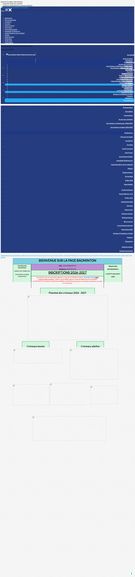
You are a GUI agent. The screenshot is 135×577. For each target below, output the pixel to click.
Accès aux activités (126, 64)
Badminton (8, 18)
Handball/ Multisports (12, 31)
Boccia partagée (10, 20)
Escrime (7, 24)
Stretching (8, 39)
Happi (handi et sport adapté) (15, 33)
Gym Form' (8, 27)
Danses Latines (127, 85)
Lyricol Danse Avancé (125, 90)
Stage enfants (9, 37)
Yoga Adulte (9, 42)
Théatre (130, 96)
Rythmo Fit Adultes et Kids (123, 94)
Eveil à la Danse (127, 73)
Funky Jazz (129, 198)
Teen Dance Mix (127, 92)
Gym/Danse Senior (11, 29)
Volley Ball (8, 41)
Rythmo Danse (127, 87)
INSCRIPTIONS (89, 277)
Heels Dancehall (127, 79)
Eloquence (129, 98)
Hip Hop (130, 206)
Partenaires (128, 115)
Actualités (129, 60)
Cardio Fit (8, 22)
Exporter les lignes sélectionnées (12, 2)
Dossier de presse (126, 83)
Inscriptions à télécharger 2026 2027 (119, 66)
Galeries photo (127, 81)
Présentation (128, 59)
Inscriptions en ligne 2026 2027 (121, 127)
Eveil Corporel (9, 26)
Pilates (7, 35)
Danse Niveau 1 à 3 (126, 75)
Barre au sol (128, 89)
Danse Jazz (129, 210)
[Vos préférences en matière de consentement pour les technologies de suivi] (131, 573)
